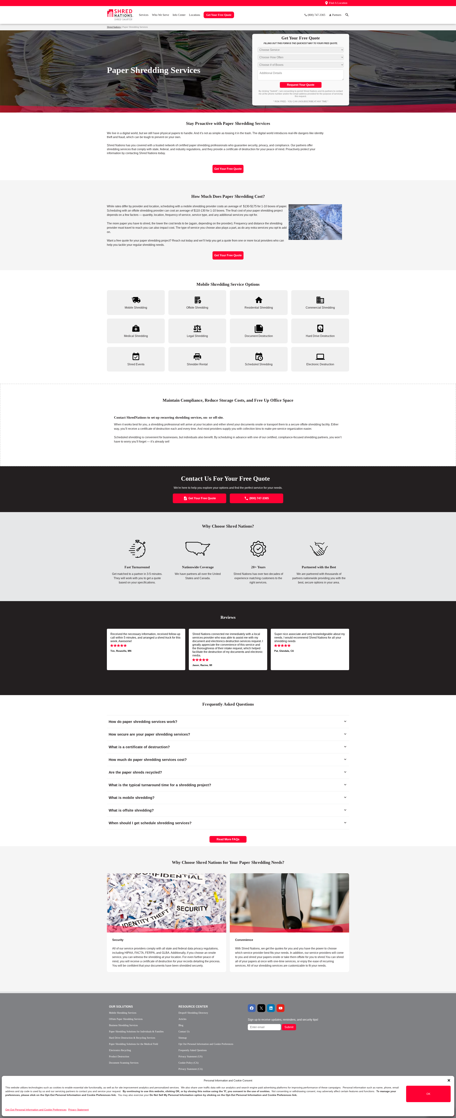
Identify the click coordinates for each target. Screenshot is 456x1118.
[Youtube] (280, 1008)
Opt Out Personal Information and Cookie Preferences (35, 1109)
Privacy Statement (78, 1109)
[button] (449, 1080)
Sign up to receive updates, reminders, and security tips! (283, 1019)
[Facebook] (252, 1008)
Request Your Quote (300, 84)
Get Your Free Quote (228, 168)
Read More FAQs (228, 839)
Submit (288, 1027)
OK (428, 1093)
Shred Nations (114, 27)
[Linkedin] (271, 1008)
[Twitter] (261, 1008)
